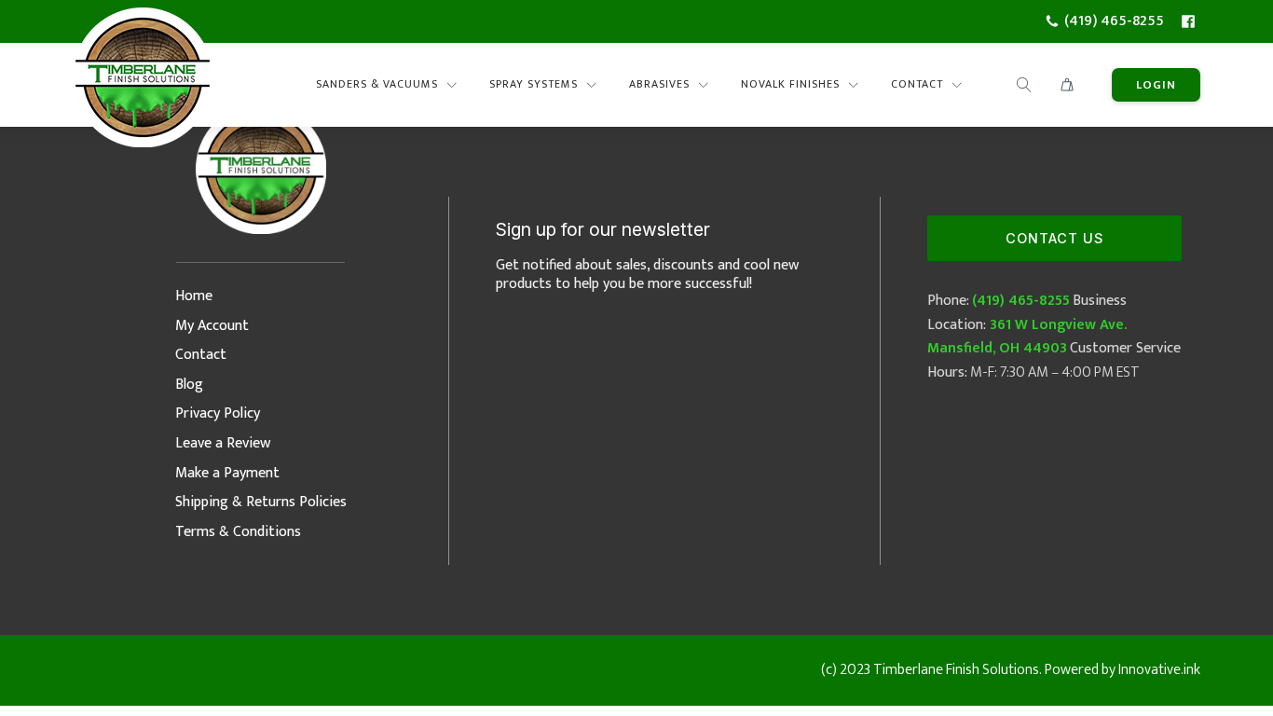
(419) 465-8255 (1021, 300)
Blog (189, 384)
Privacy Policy (217, 413)
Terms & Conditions (238, 531)
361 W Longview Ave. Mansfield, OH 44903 (1027, 337)
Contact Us (1054, 238)
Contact (200, 354)
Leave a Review (222, 443)
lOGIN (1156, 85)
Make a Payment (227, 473)
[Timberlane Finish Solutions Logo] (142, 85)
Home (193, 296)
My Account (212, 325)
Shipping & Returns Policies (261, 502)
